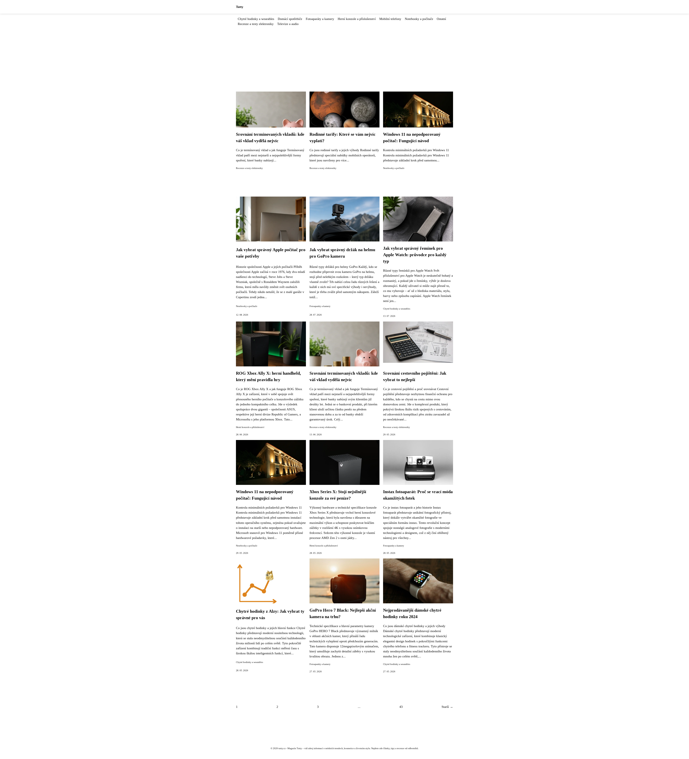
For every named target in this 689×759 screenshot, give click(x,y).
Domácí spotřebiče (290, 19)
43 (401, 707)
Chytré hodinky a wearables (256, 19)
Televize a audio (288, 24)
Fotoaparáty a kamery (320, 19)
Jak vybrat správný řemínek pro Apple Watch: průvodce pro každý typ (414, 255)
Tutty (239, 7)
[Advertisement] (344, 53)
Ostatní (441, 19)
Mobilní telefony (390, 19)
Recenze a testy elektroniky (256, 24)
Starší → (447, 707)
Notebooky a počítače (419, 19)
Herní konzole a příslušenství (357, 19)
